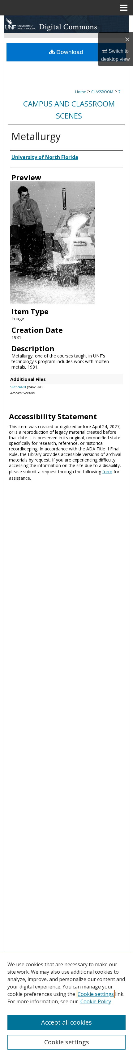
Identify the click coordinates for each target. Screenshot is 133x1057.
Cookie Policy (95, 1001)
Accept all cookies (66, 1022)
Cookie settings (96, 994)
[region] (66, 1005)
